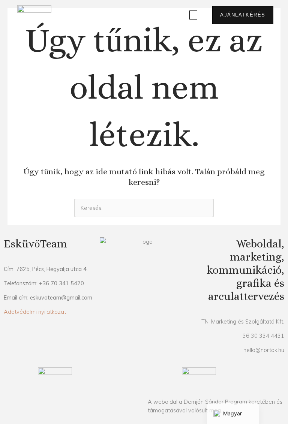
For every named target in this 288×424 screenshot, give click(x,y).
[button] (193, 15)
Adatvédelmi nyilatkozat (35, 311)
